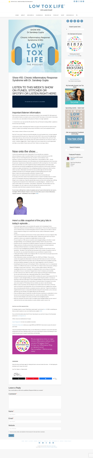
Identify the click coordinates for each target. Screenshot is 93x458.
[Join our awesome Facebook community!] (74, 139)
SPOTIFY (18, 93)
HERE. (37, 193)
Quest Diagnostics (16, 321)
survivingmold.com (22, 315)
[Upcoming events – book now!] (74, 119)
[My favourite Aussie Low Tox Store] (74, 96)
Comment (13, 394)
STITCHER (35, 90)
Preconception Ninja (72, 55)
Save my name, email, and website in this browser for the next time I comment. (27, 431)
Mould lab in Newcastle (17, 324)
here (45, 309)
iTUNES (22, 90)
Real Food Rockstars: (74, 79)
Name (11, 411)
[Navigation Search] (77, 14)
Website (12, 425)
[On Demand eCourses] (74, 43)
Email (11, 418)
